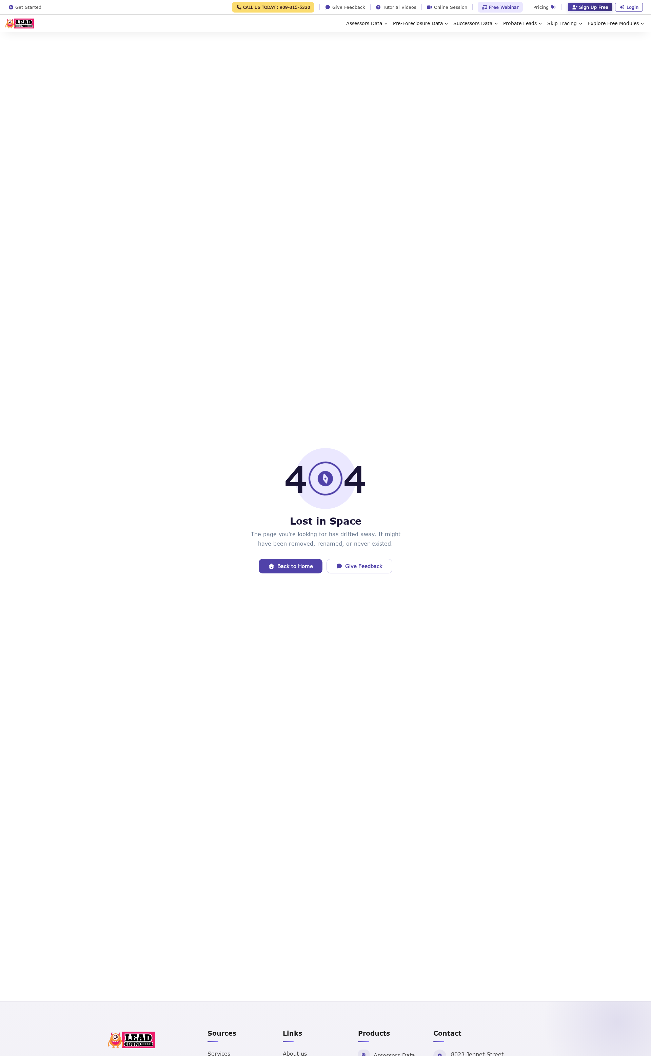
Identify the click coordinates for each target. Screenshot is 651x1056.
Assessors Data (364, 23)
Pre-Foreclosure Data (418, 23)
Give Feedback (363, 566)
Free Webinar (503, 7)
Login (632, 7)
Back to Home (295, 566)
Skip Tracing (562, 23)
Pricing (541, 7)
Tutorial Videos (398, 7)
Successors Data (472, 23)
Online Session (449, 7)
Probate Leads (520, 23)
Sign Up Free (593, 7)
